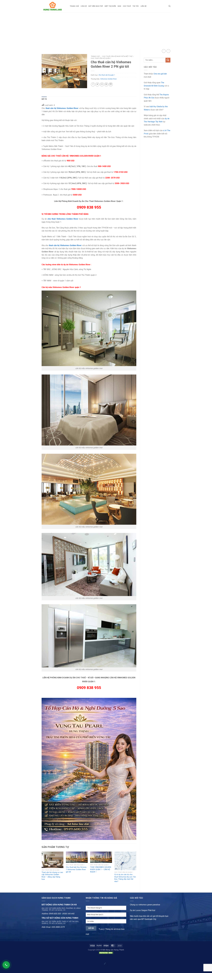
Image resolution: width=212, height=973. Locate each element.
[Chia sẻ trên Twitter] (97, 84)
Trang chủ (74, 6)
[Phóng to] (44, 85)
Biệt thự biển (110, 6)
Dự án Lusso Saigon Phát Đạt (142, 910)
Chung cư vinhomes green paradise (145, 905)
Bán (119, 6)
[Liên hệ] (6, 965)
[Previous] (42, 870)
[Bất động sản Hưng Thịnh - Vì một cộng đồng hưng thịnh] (54, 6)
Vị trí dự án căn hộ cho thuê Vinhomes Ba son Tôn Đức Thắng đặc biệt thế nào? (125, 878)
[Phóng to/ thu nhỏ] (9, 958)
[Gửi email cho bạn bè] (102, 84)
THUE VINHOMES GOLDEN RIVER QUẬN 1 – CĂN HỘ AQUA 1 (100, 869)
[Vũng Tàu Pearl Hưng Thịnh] (89, 768)
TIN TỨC (135, 6)
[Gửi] (168, 60)
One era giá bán (160, 74)
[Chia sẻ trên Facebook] (93, 84)
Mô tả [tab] (44, 99)
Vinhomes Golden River (108, 79)
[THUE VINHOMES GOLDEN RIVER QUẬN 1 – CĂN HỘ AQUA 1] (101, 857)
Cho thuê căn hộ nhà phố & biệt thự (117, 56)
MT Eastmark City (148, 919)
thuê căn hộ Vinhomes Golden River (62, 108)
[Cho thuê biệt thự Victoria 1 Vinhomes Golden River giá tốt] (77, 857)
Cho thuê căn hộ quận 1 (101, 58)
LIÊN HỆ (143, 6)
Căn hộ (84, 6)
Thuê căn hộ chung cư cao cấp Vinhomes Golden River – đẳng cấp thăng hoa (52, 875)
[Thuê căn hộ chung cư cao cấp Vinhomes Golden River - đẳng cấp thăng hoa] (52, 860)
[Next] (136, 870)
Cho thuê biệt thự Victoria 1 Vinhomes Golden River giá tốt (76, 869)
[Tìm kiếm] (169, 6)
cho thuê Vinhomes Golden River (62, 219)
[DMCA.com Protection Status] (106, 953)
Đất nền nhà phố (95, 6)
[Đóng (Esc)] (2, 958)
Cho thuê (127, 6)
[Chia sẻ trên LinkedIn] (111, 84)
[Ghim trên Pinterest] (106, 84)
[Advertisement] (106, 31)
